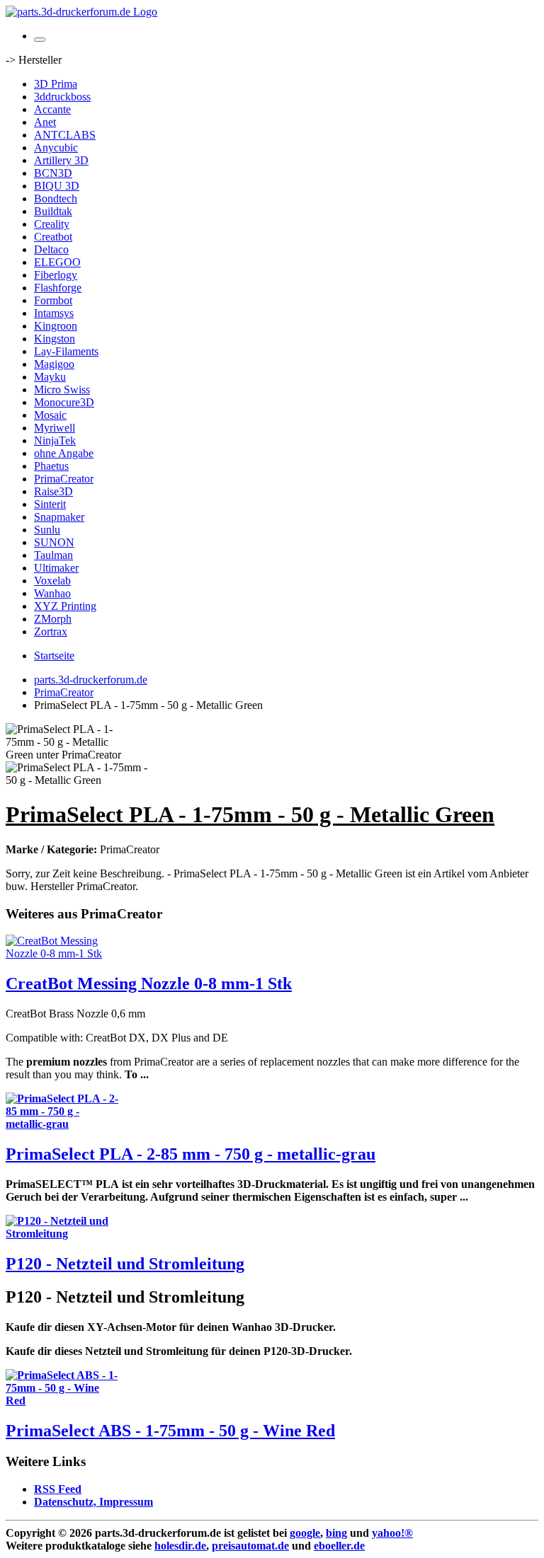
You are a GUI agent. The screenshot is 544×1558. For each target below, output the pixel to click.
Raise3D (53, 491)
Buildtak (53, 211)
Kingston (54, 339)
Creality (51, 224)
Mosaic (50, 415)
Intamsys (54, 313)
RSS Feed (57, 1489)
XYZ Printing (65, 606)
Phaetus (51, 466)
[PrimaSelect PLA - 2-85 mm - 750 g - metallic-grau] (62, 1124)
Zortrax (50, 631)
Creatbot (53, 237)
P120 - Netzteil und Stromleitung (125, 1263)
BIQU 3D (56, 186)
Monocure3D (64, 402)
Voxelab (52, 581)
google (305, 1533)
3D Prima (55, 84)
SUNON (54, 542)
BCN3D (53, 173)
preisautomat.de (250, 1546)
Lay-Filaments (66, 351)
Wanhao (52, 593)
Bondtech (55, 198)
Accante (52, 109)
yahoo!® (392, 1533)
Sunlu (47, 530)
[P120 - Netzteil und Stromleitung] (62, 1234)
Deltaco (51, 249)
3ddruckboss (62, 97)
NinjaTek (55, 440)
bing (336, 1533)
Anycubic (56, 148)
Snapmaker (59, 517)
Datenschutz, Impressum (93, 1502)
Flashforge (57, 288)
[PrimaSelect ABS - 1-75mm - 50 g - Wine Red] (62, 1401)
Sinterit (50, 504)
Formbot (53, 300)
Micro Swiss (62, 389)
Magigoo (54, 364)
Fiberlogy (55, 275)
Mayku (50, 377)
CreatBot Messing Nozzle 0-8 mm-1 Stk (149, 983)
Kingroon (55, 326)
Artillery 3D (61, 160)
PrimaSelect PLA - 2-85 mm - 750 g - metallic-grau (190, 1154)
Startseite (54, 656)
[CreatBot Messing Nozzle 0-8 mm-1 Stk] (62, 953)
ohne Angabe (64, 453)
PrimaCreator (64, 479)
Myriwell (54, 428)
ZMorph (53, 619)
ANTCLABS (65, 135)
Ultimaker (56, 568)
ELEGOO (57, 262)
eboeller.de (339, 1546)
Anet (45, 122)
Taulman (53, 555)
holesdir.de (180, 1546)
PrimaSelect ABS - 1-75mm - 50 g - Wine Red (170, 1430)
